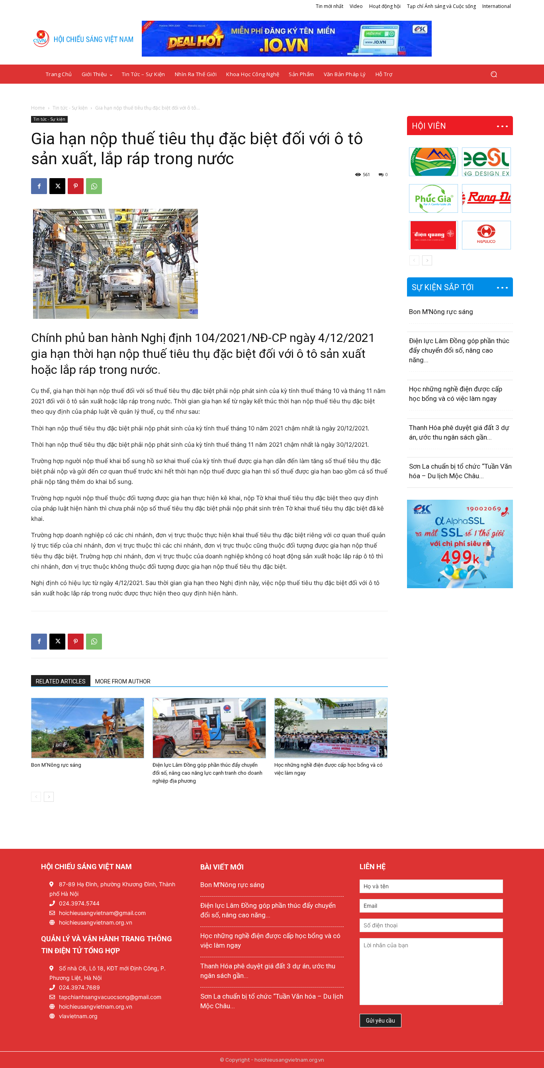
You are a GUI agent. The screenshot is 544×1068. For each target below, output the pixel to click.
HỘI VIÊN (429, 126)
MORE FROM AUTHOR (123, 681)
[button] (493, 74)
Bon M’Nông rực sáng (56, 765)
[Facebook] (39, 186)
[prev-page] (36, 797)
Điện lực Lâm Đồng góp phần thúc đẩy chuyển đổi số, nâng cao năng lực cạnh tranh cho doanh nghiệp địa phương (207, 773)
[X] (57, 186)
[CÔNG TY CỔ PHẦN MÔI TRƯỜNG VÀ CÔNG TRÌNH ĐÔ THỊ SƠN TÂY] (433, 162)
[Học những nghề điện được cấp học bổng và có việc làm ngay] (331, 728)
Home (38, 107)
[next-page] (49, 797)
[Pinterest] (76, 186)
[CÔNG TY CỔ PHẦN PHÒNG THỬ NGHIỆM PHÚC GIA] (433, 198)
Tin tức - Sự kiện (70, 107)
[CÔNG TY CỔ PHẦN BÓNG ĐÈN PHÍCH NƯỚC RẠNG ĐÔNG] (486, 198)
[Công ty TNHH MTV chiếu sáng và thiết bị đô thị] (486, 235)
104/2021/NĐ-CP (241, 338)
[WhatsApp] (94, 186)
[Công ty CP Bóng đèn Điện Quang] (433, 235)
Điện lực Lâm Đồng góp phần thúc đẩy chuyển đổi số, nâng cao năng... (459, 350)
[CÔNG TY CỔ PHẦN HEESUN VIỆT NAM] (486, 162)
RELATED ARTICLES (61, 681)
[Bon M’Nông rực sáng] (87, 728)
